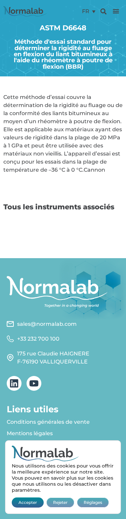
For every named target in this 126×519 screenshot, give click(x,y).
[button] (116, 11)
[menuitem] (89, 11)
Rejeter (60, 502)
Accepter (27, 502)
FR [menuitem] (85, 11)
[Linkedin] (14, 383)
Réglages (93, 502)
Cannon (94, 170)
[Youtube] (34, 383)
